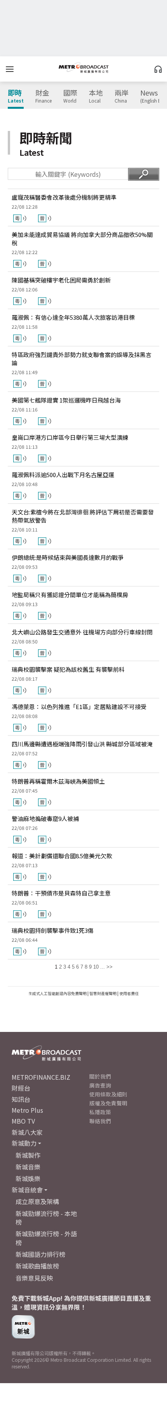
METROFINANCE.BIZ (41, 1077)
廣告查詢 (100, 1085)
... (102, 967)
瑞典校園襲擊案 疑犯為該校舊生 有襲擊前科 (68, 669)
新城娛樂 (28, 1178)
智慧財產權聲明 (103, 993)
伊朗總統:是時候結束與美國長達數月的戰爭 (68, 557)
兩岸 (122, 96)
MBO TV (23, 1121)
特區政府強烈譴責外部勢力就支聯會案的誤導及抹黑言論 (81, 358)
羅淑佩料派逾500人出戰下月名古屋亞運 (63, 475)
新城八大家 (27, 1132)
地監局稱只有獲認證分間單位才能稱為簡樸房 (70, 595)
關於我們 (100, 1076)
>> (109, 967)
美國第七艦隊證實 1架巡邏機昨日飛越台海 (66, 400)
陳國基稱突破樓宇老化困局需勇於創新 (61, 280)
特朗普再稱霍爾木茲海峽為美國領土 (58, 781)
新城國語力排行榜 (40, 1254)
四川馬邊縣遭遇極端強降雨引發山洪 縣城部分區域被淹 (82, 744)
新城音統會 (27, 1189)
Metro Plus (27, 1110)
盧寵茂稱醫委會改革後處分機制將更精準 (64, 197)
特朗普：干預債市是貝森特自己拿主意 (61, 893)
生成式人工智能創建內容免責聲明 (57, 993)
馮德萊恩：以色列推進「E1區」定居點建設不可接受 (79, 706)
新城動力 (24, 1143)
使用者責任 (129, 993)
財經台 (21, 1088)
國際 (70, 96)
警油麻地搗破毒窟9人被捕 (45, 818)
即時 (16, 96)
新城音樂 (28, 1166)
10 (96, 967)
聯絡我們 (100, 1121)
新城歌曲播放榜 (37, 1265)
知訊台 (21, 1099)
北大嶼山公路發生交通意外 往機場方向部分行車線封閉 (82, 632)
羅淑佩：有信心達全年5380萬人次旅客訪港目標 (73, 317)
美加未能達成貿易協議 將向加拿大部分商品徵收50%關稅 (82, 238)
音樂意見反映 (34, 1278)
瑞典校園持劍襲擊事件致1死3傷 (53, 930)
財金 (43, 96)
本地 (96, 96)
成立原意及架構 (37, 1201)
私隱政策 (100, 1112)
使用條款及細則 (108, 1094)
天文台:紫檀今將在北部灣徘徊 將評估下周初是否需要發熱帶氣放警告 (83, 516)
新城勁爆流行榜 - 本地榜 (46, 1218)
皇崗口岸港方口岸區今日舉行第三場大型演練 (70, 437)
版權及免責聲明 (108, 1103)
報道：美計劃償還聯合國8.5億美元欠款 (62, 856)
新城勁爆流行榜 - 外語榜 (46, 1238)
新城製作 (28, 1155)
